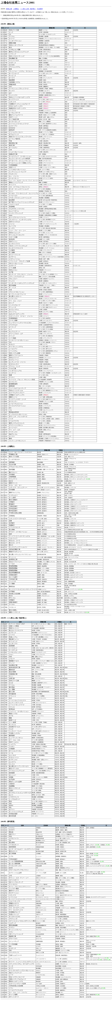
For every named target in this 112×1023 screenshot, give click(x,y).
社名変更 (40, 9)
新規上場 (9, 9)
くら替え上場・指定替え (28, 9)
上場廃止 (16, 9)
